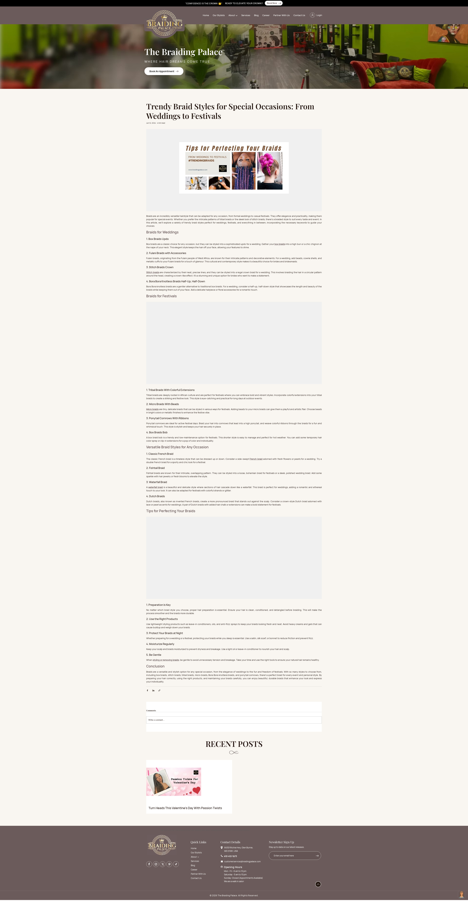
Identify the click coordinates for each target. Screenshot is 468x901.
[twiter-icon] (162, 864)
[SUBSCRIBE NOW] (318, 856)
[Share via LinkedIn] (153, 690)
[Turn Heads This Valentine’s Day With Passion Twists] (189, 782)
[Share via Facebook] (147, 690)
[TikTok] (176, 864)
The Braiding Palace (227, 895)
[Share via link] (159, 690)
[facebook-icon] (149, 864)
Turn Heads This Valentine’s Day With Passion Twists (185, 808)
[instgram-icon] (156, 864)
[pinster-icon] (169, 864)
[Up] (318, 884)
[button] (233, 15)
